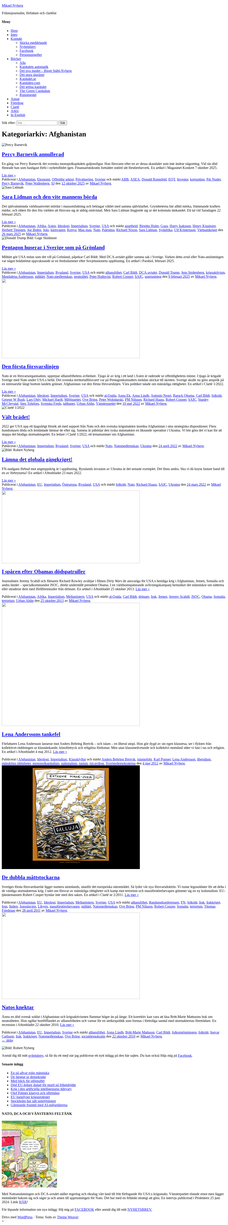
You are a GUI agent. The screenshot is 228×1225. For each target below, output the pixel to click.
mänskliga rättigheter (16, 763)
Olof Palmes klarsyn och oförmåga (35, 1093)
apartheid (131, 226)
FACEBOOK (84, 1209)
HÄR (23, 1202)
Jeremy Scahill (179, 596)
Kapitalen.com (30, 83)
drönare (143, 596)
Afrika (41, 226)
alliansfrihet (113, 272)
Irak (154, 596)
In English (18, 115)
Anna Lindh (140, 395)
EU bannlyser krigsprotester (30, 1097)
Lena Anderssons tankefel (31, 734)
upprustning (153, 276)
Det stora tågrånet (32, 75)
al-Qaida (110, 395)
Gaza (164, 226)
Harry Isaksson (180, 226)
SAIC (139, 276)
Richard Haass (153, 399)
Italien (13, 906)
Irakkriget (213, 902)
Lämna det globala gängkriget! (37, 459)
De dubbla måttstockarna (31, 877)
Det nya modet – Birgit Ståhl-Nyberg (46, 71)
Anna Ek (124, 395)
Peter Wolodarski (111, 399)
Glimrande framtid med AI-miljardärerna (39, 1105)
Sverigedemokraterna (121, 763)
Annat (15, 99)
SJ (53, 183)
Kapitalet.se (28, 79)
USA (105, 226)
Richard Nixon (126, 230)
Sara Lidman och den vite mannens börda (49, 197)
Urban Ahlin (85, 403)
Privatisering (84, 179)
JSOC (195, 596)
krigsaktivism (215, 272)
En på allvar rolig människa (30, 1073)
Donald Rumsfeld (154, 179)
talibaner (69, 403)
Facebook (26, 51)
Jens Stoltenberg (192, 272)
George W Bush (13, 399)
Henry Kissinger (204, 226)
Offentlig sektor (63, 179)
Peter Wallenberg (37, 183)
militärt (40, 276)
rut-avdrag (97, 763)
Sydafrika (165, 230)
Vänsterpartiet (106, 403)
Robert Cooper (122, 276)
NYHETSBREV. (139, 1209)
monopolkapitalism (46, 763)
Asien (52, 226)
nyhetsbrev (35, 1055)
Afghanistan (26, 179)
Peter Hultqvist (100, 276)
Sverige (100, 179)
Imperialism (79, 226)
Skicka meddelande (33, 43)
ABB (125, 179)
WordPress (25, 1217)
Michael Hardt (52, 399)
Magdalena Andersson (17, 276)
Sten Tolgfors (29, 403)
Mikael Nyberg (12, 5)
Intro (14, 35)
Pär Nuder (213, 179)
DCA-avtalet (148, 272)
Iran (4, 906)
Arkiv (15, 111)
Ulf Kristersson (184, 230)
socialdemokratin (93, 1036)
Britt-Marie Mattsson (140, 1032)
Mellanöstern (75, 596)
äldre (7, 1040)
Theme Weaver (67, 1217)
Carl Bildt (130, 272)
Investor (182, 179)
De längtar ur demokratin (28, 1077)
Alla (23, 63)
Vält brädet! (16, 417)
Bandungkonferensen (164, 902)
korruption (197, 179)
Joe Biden (34, 230)
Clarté (15, 107)
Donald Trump (169, 272)
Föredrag (17, 103)
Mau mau (85, 230)
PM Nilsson (133, 399)
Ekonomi (43, 179)
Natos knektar (18, 1007)
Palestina (108, 230)
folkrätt (217, 395)
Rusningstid (28, 95)
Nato (96, 230)
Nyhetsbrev (28, 47)
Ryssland (61, 272)
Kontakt (16, 39)
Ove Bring (89, 399)
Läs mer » (9, 175)
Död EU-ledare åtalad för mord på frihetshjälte (43, 1085)
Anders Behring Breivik (118, 759)
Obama (207, 596)
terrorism (8, 600)
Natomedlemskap (126, 446)
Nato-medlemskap (59, 276)
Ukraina (146, 446)
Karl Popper (162, 759)
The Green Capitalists (35, 91)
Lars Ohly (33, 399)
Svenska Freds (51, 403)
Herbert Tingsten (13, 230)
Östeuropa (69, 484)
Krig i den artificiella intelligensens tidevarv (41, 1089)
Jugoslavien (28, 906)
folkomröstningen (184, 1032)
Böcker (16, 59)
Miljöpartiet (72, 399)
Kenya (71, 230)
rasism (83, 763)
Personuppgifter (31, 55)
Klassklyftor (77, 759)
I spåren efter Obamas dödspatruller (44, 571)
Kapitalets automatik (34, 67)
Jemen (162, 596)
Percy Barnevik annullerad (33, 154)
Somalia (219, 596)
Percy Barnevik (13, 183)
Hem (14, 31)
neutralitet (81, 276)
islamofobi (144, 759)
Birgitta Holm (149, 226)
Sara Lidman (148, 230)
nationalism (69, 763)
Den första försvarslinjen (30, 366)
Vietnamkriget (207, 230)
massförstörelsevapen (64, 906)
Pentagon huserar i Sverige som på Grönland (53, 247)
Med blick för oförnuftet (28, 1081)
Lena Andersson (183, 759)
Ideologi (63, 226)
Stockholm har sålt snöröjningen (33, 1101)
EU (39, 484)
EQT (171, 179)
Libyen (43, 906)
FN (183, 902)
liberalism (204, 759)
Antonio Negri (161, 395)
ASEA (135, 179)
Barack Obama (183, 395)
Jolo (46, 230)
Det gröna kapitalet (33, 87)
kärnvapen (58, 230)
